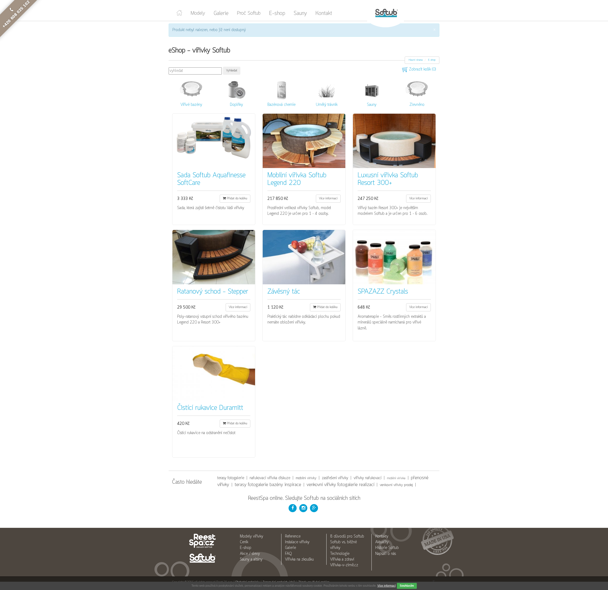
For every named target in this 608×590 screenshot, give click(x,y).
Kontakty (381, 536)
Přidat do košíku (236, 198)
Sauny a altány (251, 559)
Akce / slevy (250, 554)
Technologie (339, 554)
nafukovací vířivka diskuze (270, 478)
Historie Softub (387, 548)
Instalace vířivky (297, 542)
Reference (292, 536)
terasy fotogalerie (230, 478)
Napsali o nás (385, 554)
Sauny (300, 13)
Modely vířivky (251, 536)
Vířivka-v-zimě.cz (344, 565)
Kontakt (323, 13)
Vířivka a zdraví (342, 559)
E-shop (277, 13)
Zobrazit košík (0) (422, 69)
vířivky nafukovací (367, 478)
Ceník (244, 542)
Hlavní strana (415, 60)
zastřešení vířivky (335, 478)
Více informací (386, 585)
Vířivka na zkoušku (299, 559)
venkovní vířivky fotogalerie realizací (340, 485)
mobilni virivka (396, 478)
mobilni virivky (306, 478)
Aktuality (382, 542)
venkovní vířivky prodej (396, 485)
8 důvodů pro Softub (347, 536)
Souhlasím (407, 585)
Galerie (221, 13)
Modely (198, 13)
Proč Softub (249, 13)
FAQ (288, 554)
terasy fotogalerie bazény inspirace (268, 485)
